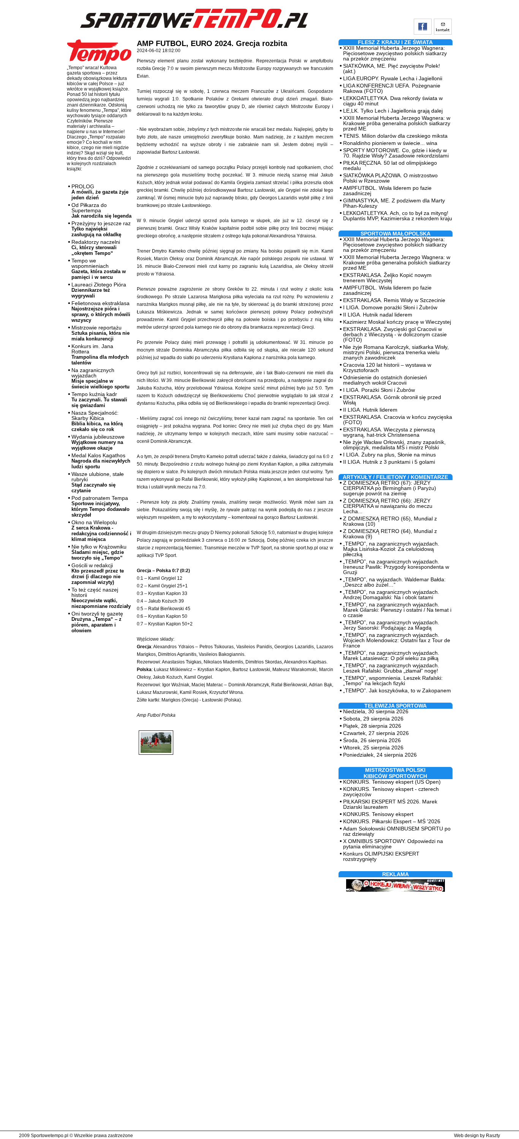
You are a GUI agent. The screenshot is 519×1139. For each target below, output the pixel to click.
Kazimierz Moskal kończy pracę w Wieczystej (397, 322)
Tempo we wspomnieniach (98, 269)
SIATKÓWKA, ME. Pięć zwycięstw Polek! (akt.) (391, 68)
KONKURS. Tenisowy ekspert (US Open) (392, 782)
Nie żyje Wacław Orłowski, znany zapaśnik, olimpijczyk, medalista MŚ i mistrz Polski (394, 444)
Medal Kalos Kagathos (100, 460)
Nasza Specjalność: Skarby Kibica (97, 421)
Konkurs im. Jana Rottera (100, 354)
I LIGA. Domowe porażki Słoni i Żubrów (390, 307)
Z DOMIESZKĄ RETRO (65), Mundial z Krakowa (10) (390, 521)
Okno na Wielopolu (101, 530)
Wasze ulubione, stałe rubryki (97, 482)
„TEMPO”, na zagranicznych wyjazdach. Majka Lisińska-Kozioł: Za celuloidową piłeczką (391, 549)
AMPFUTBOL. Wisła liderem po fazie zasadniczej (387, 190)
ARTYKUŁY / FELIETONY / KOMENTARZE (395, 477)
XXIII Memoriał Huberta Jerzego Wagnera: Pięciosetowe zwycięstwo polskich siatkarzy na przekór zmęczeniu (395, 53)
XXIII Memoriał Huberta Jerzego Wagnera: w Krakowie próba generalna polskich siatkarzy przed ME (396, 123)
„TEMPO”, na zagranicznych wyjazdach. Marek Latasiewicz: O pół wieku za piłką (391, 655)
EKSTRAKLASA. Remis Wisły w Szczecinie (394, 300)
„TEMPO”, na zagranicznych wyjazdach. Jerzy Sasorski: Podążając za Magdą (391, 625)
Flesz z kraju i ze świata (395, 42)
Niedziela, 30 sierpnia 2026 (375, 711)
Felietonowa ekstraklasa (100, 311)
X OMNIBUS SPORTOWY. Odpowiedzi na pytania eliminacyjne (393, 843)
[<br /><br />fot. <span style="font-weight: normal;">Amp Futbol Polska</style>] (156, 736)
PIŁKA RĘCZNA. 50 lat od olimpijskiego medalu (390, 165)
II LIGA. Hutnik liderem (370, 410)
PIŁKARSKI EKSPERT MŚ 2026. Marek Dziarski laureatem (390, 804)
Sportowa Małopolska (395, 234)
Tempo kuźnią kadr (99, 399)
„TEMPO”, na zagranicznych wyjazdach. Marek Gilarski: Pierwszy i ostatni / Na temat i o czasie (397, 609)
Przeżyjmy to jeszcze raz (101, 228)
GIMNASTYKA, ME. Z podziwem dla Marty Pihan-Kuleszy (394, 203)
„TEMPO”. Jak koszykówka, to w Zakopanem (397, 690)
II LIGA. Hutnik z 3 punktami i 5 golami (389, 462)
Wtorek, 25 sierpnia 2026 (373, 747)
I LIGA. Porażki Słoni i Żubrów (379, 390)
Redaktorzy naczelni (95, 247)
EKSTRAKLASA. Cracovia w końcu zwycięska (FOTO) (397, 419)
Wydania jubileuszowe (98, 442)
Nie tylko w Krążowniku (99, 552)
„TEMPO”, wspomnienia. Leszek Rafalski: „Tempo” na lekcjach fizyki (393, 680)
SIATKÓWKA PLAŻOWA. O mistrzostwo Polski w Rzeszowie (390, 178)
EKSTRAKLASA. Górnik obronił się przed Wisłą (392, 400)
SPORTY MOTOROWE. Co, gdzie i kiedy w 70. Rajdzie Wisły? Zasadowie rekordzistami (396, 153)
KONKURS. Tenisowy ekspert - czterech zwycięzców (391, 791)
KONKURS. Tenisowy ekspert (378, 814)
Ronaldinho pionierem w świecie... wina (390, 143)
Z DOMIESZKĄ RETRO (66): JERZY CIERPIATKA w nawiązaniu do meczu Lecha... (387, 506)
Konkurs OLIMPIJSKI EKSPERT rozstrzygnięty (381, 856)
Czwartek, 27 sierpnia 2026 (376, 733)
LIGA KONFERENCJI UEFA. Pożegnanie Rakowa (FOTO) (391, 88)
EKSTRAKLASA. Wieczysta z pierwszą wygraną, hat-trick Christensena (389, 432)
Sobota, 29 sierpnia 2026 (373, 719)
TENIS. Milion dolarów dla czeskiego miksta (395, 136)
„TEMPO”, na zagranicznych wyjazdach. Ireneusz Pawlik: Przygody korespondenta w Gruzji (396, 566)
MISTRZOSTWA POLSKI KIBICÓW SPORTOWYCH (395, 773)
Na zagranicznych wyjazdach (100, 378)
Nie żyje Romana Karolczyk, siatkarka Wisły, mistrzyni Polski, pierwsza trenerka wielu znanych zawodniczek (396, 352)
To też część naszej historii (101, 598)
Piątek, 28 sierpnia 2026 (372, 726)
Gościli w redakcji (97, 573)
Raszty (493, 1135)
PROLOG (99, 191)
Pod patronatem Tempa (100, 506)
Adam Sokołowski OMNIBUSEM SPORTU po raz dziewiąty (397, 831)
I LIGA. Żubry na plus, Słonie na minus (389, 455)
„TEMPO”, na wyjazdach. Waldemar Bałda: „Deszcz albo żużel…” (394, 582)
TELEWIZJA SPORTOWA (395, 706)
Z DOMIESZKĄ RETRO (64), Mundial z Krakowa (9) (390, 533)
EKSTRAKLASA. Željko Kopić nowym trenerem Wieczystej (387, 277)
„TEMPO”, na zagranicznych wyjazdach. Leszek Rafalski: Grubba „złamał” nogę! (391, 668)
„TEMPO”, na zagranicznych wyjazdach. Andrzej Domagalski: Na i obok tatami (391, 594)
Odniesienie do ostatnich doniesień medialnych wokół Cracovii (385, 380)
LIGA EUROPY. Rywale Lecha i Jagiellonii (392, 78)
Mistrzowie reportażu (100, 333)
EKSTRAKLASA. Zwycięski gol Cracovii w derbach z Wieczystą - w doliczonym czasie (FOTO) (395, 334)
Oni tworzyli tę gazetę (97, 622)
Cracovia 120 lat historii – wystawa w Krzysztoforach (387, 367)
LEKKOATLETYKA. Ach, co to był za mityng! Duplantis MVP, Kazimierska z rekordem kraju (397, 215)
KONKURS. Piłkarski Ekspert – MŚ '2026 (391, 821)
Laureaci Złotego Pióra (98, 290)
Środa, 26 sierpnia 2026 (372, 740)
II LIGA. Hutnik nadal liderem (377, 315)
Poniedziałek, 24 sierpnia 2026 (380, 755)
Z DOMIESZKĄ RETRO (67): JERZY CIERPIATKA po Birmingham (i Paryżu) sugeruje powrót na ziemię (389, 488)
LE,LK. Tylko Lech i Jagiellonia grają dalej (393, 111)
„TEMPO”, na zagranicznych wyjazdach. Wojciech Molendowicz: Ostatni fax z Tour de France (396, 640)
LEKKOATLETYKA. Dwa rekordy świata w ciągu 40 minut (393, 101)
